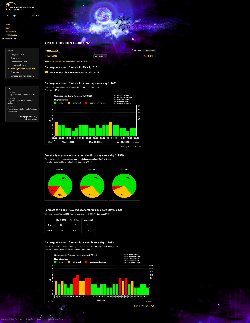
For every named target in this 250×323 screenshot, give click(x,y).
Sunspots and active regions (23, 76)
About (7, 24)
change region (149, 50)
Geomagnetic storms (20, 62)
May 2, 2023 (148, 56)
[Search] (10, 16)
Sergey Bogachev (37, 319)
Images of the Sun (18, 54)
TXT (139, 147)
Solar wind (15, 72)
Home (47, 61)
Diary (7, 28)
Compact (100, 56)
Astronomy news (11, 35)
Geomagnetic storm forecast (63, 61)
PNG (123, 147)
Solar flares (15, 58)
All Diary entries (31, 119)
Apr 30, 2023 (52, 56)
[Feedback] (6, 16)
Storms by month (21, 65)
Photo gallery (11, 31)
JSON (134, 147)
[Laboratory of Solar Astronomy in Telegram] (14, 16)
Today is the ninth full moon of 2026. (21, 95)
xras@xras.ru (60, 319)
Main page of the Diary (28, 117)
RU (33, 16)
